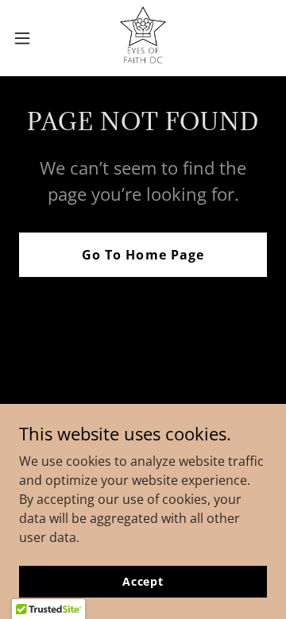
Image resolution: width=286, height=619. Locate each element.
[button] (27, 38)
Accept (143, 581)
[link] (143, 38)
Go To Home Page (142, 254)
